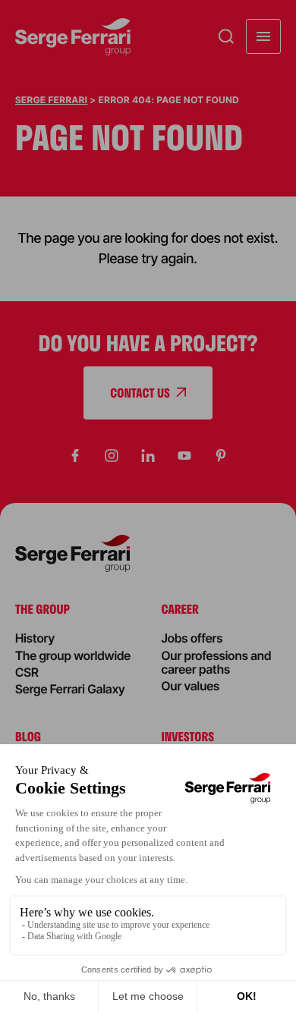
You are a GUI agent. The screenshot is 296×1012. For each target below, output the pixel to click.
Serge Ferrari (51, 99)
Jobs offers (192, 638)
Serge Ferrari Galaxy (70, 688)
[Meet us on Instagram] (111, 456)
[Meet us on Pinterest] (221, 456)
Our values (191, 685)
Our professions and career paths (217, 662)
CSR (27, 672)
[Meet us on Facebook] (75, 456)
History (35, 638)
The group (42, 608)
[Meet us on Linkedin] (148, 456)
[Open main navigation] (263, 36)
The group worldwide (73, 655)
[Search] (226, 36)
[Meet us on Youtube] (184, 456)
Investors (188, 736)
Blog (28, 736)
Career (180, 608)
